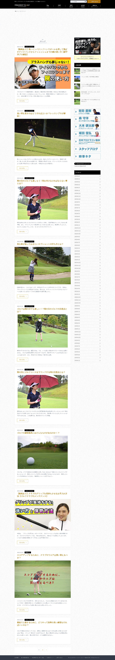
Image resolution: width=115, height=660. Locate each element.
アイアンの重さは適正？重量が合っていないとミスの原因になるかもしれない (90, 86)
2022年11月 (77, 231)
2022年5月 (77, 248)
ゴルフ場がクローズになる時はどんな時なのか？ (90, 100)
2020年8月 (77, 308)
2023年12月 (77, 193)
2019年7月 (77, 346)
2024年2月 (77, 187)
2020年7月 (77, 311)
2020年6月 (77, 314)
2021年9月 (77, 271)
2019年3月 (77, 357)
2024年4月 (77, 181)
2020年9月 (77, 305)
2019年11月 (77, 334)
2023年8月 (77, 205)
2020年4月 (77, 320)
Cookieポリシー (50, 657)
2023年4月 (77, 216)
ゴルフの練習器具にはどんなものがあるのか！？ (38, 433)
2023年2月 (77, 222)
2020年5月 (77, 317)
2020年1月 (77, 329)
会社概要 (16, 657)
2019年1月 (77, 360)
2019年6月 (77, 349)
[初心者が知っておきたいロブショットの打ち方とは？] (43, 283)
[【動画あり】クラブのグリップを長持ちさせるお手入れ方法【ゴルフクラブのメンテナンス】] (43, 529)
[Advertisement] (57, 25)
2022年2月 (77, 256)
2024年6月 (77, 176)
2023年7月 (77, 207)
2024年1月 (77, 190)
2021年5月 (77, 282)
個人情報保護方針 (25, 657)
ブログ (47, 5)
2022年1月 (77, 259)
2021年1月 (77, 294)
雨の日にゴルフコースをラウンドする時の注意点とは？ (41, 372)
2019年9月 (77, 340)
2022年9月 (77, 236)
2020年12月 (77, 297)
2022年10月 (77, 233)
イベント (59, 5)
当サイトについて (94, 5)
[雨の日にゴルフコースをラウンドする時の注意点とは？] (43, 407)
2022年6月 (77, 245)
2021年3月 (77, 288)
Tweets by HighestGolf (80, 166)
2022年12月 (77, 228)
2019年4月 (77, 354)
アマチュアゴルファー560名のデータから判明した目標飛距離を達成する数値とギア (90, 70)
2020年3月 (77, 323)
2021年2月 (77, 291)
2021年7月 (77, 277)
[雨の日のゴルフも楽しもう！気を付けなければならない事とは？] (43, 218)
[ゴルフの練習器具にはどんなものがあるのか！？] (43, 468)
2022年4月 (77, 251)
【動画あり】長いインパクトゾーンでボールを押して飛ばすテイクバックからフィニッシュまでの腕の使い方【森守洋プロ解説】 (42, 51)
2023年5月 (77, 213)
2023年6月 (77, 210)
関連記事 (71, 5)
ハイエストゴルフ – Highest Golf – (83, 657)
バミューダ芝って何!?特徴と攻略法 (90, 76)
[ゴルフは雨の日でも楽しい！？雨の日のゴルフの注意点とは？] (43, 346)
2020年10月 (77, 303)
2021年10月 (77, 268)
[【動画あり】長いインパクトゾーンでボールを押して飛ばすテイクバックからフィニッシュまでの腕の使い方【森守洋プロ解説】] (43, 88)
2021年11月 (77, 265)
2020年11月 (77, 300)
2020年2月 (77, 326)
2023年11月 (77, 196)
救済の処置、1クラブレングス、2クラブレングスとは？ (90, 92)
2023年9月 (77, 202)
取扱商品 (83, 5)
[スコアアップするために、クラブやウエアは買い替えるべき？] (43, 597)
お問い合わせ (94, 1)
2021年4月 (77, 285)
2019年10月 (77, 337)
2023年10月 (77, 199)
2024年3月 (77, 184)
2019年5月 (77, 352)
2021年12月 (77, 262)
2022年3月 (77, 254)
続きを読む (22, 100)
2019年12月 (77, 331)
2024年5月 (77, 179)
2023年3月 (77, 219)
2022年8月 (77, 239)
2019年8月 (77, 343)
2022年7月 (77, 242)
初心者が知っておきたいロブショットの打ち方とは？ (40, 244)
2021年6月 (77, 280)
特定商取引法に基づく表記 (38, 657)
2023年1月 (77, 225)
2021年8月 (77, 274)
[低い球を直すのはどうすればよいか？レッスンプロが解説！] (43, 155)
